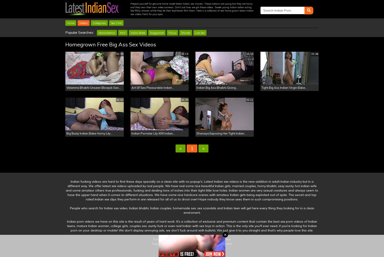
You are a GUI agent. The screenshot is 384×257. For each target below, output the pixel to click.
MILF (123, 32)
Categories (99, 23)
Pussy (172, 32)
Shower (185, 32)
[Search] (308, 10)
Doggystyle (157, 32)
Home (70, 23)
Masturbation (107, 32)
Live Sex (200, 32)
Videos (83, 23)
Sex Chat (116, 23)
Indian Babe (138, 32)
